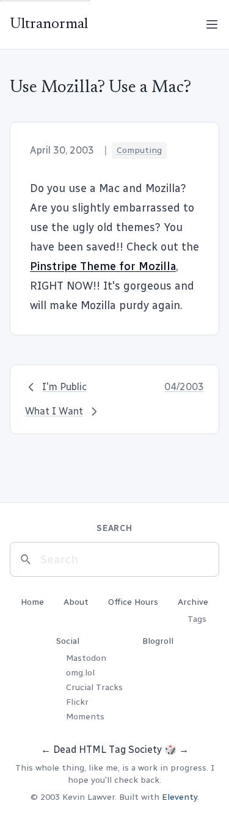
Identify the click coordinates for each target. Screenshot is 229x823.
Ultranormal (49, 24)
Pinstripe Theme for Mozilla (103, 266)
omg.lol (80, 673)
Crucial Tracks (94, 687)
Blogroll (157, 641)
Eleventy (179, 797)
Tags (196, 619)
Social (67, 641)
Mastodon (86, 658)
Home (32, 602)
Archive (193, 602)
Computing (139, 150)
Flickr (77, 702)
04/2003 (184, 387)
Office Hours (133, 602)
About (76, 602)
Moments (85, 716)
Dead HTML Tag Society (107, 749)
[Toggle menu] (212, 24)
